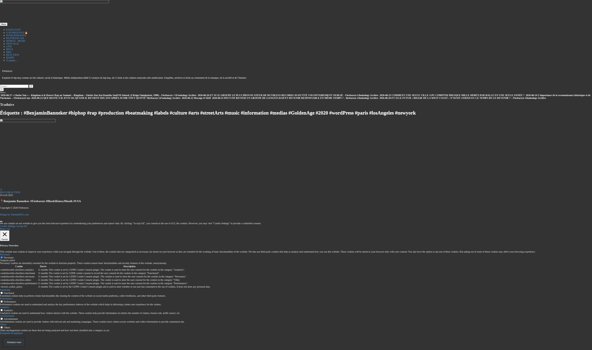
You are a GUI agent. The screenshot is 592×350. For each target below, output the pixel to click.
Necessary (9, 257)
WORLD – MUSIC (16, 41)
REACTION (12, 55)
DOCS (9, 49)
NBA (9, 52)
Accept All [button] (21, 226)
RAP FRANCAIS (15, 38)
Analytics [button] (4, 307)
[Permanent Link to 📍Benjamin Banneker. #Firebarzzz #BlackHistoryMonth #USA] (28, 121)
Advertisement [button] (7, 316)
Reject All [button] (5, 229)
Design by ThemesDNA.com (14, 214)
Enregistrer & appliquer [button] (11, 333)
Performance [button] (6, 298)
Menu (3, 24)
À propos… (12, 60)
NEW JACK (12, 43)
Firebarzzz (7, 71)
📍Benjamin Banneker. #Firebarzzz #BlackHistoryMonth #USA (40, 201)
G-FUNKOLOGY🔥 (17, 32)
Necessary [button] (5, 254)
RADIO (10, 57)
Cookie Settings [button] (7, 226)
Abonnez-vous (14, 342)
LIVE (9, 46)
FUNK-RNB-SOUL (16, 35)
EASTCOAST (13, 29)
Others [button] (3, 324)
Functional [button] (5, 290)
